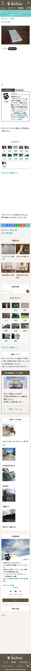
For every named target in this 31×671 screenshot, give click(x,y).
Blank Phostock (11, 358)
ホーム (3, 8)
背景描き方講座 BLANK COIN (19, 116)
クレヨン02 (4, 48)
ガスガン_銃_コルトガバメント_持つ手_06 (15, 443)
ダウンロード (12, 48)
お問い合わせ (23, 662)
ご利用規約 (24, 128)
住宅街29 (5, 486)
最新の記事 (20, 90)
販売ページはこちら (15, 409)
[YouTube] (7, 102)
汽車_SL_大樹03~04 (9, 527)
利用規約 (21, 8)
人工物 (11, 18)
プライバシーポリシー (8, 666)
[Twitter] (5, 102)
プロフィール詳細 (16, 119)
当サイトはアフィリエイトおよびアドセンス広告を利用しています (15, 13)
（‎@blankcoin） (16, 99)
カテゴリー (11, 8)
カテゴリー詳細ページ (10, 173)
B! (13, 225)
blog (28, 666)
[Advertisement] (15, 67)
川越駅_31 (5, 506)
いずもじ (14, 93)
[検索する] (27, 291)
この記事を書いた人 (9, 90)
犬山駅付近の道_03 (8, 466)
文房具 (10, 233)
